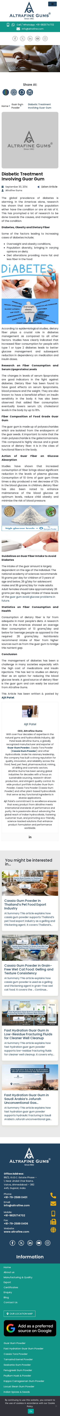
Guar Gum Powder (17, 106)
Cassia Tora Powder (16, 1354)
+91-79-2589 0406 (16, 1223)
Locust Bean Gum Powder (19, 1386)
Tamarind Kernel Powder (18, 1359)
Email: (7, 1202)
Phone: (8, 1194)
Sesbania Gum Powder (17, 1364)
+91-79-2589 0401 (15, 1197)
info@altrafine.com (17, 1205)
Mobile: (8, 1212)
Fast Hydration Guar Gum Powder (23, 1348)
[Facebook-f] (15, 38)
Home (5, 106)
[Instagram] (45, 38)
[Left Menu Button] (52, 4)
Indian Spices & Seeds (17, 1392)
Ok (30, 1411)
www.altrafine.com (16, 1232)
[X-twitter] (22, 38)
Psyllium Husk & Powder (17, 1375)
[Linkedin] (30, 836)
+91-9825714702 (14, 1215)
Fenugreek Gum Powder (18, 1370)
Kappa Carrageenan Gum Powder (24, 1381)
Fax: (6, 1220)
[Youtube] (37, 38)
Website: (9, 1228)
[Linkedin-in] (30, 38)
